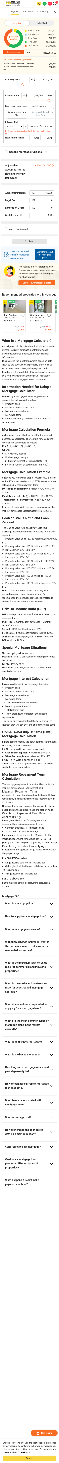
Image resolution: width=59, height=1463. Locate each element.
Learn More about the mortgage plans (45, 255)
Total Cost (17, 23)
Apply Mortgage (49, 1443)
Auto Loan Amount (18, 229)
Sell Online (46, 1433)
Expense (31, 1443)
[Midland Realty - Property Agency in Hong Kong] (13, 3)
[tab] (17, 114)
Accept (29, 1458)
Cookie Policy (24, 1452)
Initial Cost (42, 23)
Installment (12, 1443)
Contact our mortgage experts (37, 283)
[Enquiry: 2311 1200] (39, 4)
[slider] (22, 84)
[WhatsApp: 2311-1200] (45, 4)
